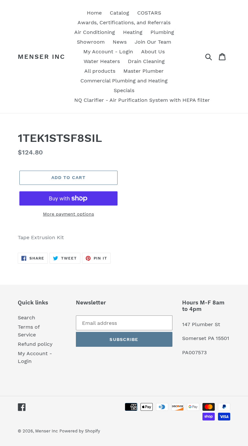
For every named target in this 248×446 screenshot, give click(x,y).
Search (26, 317)
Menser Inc (41, 56)
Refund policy (35, 344)
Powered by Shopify (79, 431)
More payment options (68, 214)
